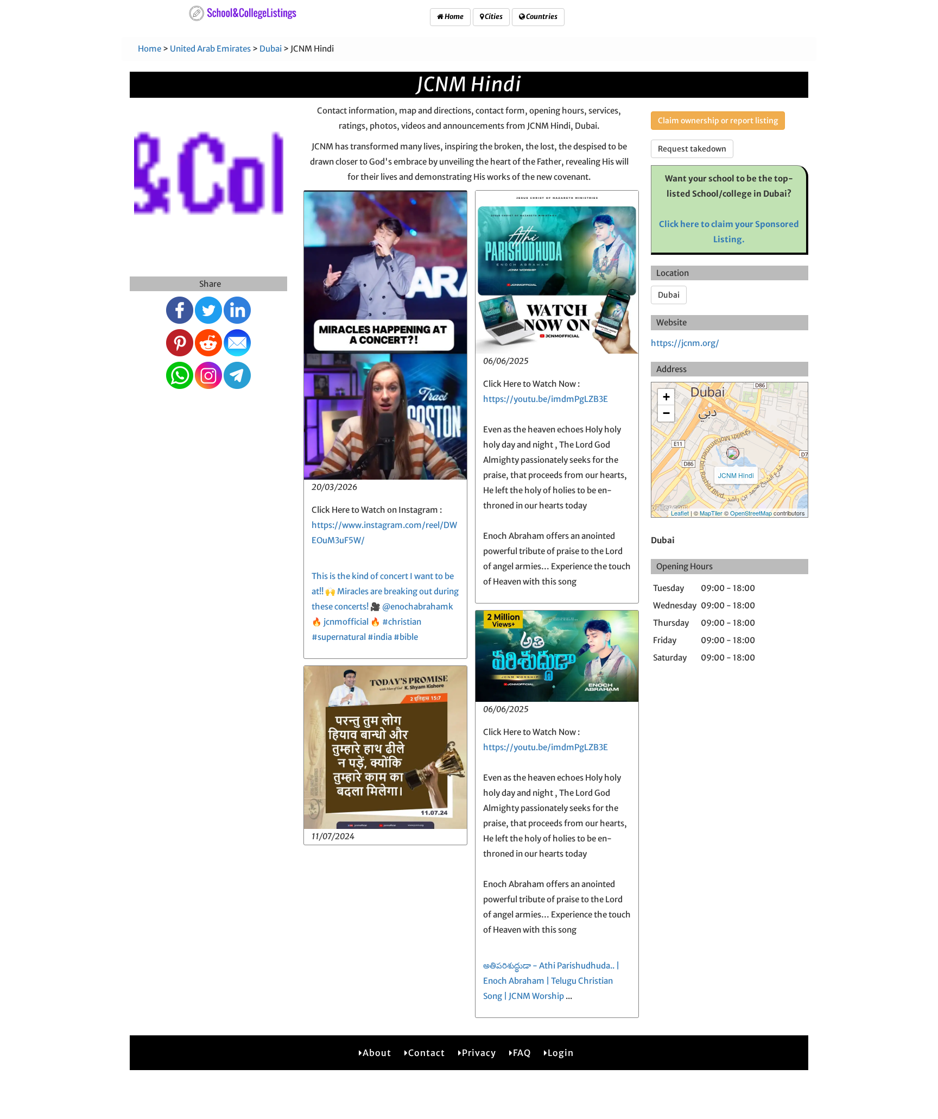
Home (453, 16)
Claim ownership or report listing (718, 120)
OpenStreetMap (751, 512)
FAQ (522, 1052)
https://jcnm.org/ (685, 343)
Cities (493, 16)
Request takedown (692, 149)
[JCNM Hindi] (732, 453)
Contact (426, 1052)
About (377, 1052)
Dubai (270, 48)
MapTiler (711, 512)
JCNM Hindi (736, 475)
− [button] (666, 413)
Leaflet (680, 512)
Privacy (479, 1052)
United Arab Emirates (210, 48)
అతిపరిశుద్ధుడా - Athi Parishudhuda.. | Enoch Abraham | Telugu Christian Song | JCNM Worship (551, 980)
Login (561, 1052)
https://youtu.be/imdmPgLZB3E (545, 399)
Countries (541, 16)
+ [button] (666, 397)
